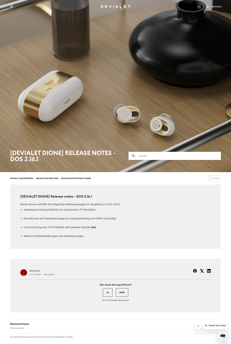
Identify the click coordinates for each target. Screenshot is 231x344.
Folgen (215, 178)
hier (93, 227)
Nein (122, 292)
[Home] (116, 6)
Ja (107, 292)
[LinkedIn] (209, 271)
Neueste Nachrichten (47, 178)
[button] (207, 7)
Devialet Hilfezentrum (21, 178)
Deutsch (216, 6)
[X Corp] (202, 271)
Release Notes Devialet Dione (76, 178)
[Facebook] (195, 271)
